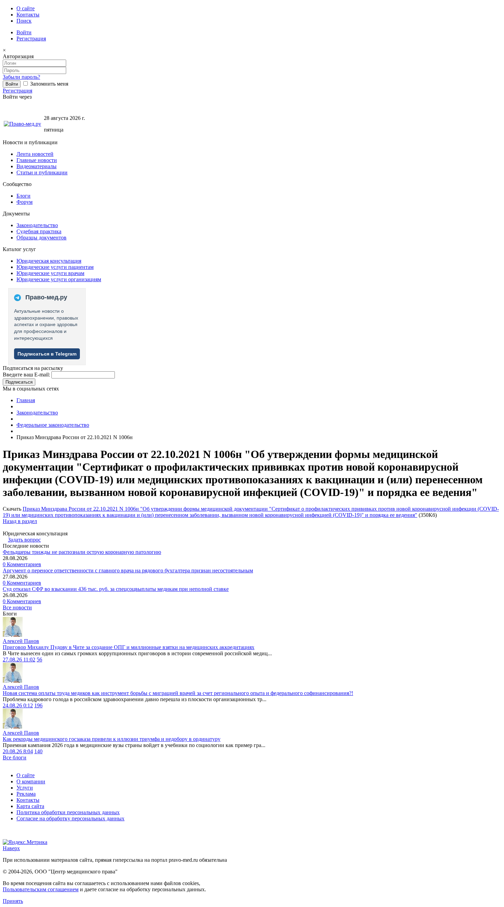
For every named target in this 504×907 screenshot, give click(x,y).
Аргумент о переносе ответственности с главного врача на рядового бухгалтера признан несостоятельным (128, 570)
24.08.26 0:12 (18, 705)
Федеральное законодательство (52, 425)
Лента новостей (34, 154)
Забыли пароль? (21, 77)
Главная (25, 400)
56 (39, 659)
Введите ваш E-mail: (26, 374)
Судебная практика (38, 231)
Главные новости (36, 160)
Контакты (27, 14)
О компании (30, 781)
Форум (24, 202)
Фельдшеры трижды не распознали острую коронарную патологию (82, 552)
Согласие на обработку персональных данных (70, 818)
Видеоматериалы (36, 166)
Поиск (24, 21)
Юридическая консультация (48, 261)
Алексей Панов (21, 641)
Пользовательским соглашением (41, 889)
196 (38, 705)
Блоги (23, 196)
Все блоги (14, 757)
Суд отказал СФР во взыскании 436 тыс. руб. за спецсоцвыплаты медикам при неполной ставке (116, 589)
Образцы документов (41, 237)
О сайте (25, 8)
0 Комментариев (22, 564)
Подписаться (19, 382)
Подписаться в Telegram (46, 354)
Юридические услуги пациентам (55, 267)
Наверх (11, 848)
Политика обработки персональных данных (68, 812)
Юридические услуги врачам (50, 273)
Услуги (24, 788)
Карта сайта (30, 806)
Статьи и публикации (42, 172)
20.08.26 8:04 (18, 751)
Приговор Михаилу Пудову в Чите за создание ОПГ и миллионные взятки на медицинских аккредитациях (128, 647)
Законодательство (37, 225)
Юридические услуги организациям (58, 279)
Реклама (26, 794)
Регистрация (31, 38)
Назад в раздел (20, 521)
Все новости (17, 607)
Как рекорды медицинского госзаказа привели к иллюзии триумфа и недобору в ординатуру (111, 739)
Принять (13, 901)
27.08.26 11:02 (19, 659)
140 (38, 751)
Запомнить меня (48, 84)
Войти (24, 32)
